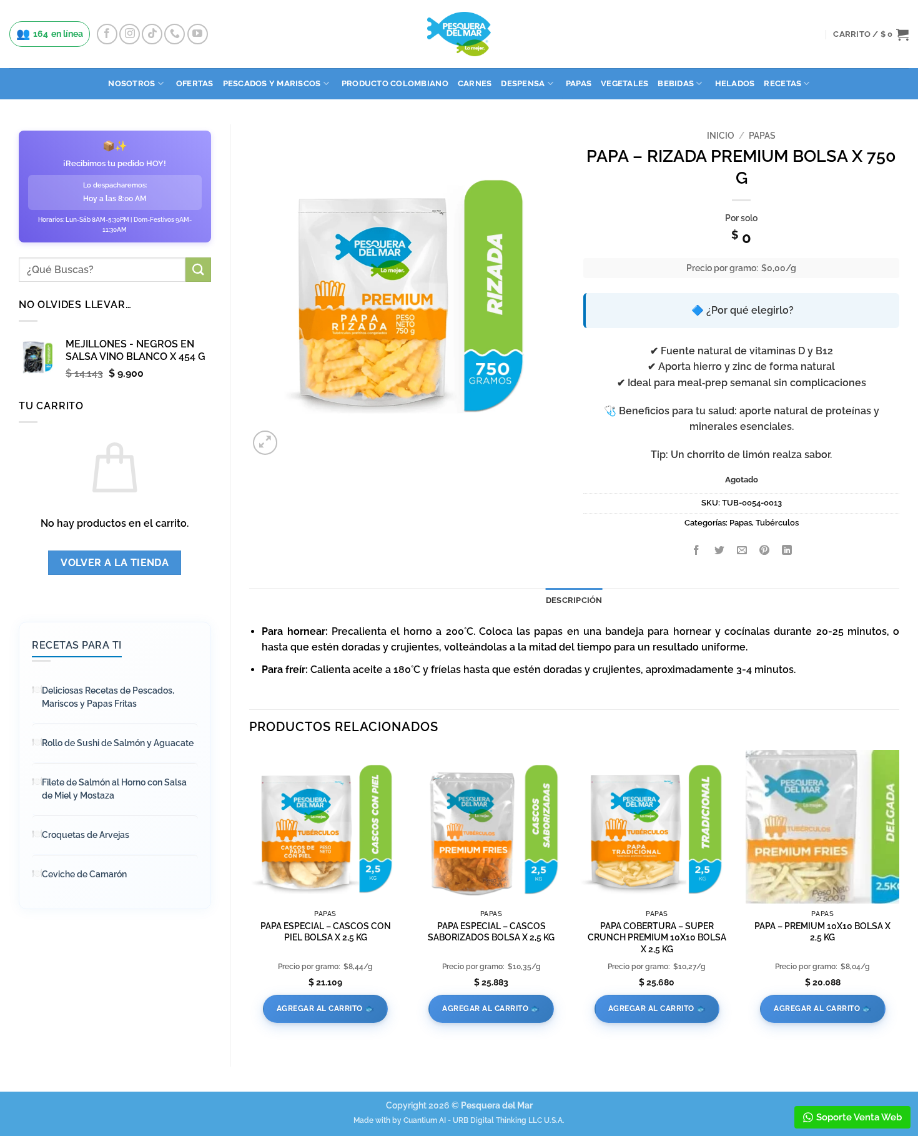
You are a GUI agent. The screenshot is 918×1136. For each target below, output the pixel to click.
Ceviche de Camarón (84, 874)
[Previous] (249, 898)
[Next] (898, 898)
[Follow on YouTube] (197, 34)
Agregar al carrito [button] (320, 1008)
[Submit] (197, 269)
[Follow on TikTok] (152, 34)
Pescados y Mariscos (272, 83)
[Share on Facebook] (696, 551)
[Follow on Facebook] (107, 34)
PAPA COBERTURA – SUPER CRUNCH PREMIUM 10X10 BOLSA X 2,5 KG (657, 937)
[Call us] (174, 34)
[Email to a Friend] (741, 551)
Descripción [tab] (574, 600)
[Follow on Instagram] (129, 34)
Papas (578, 83)
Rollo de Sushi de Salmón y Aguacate (118, 743)
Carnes (475, 83)
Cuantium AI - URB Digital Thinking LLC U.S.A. (484, 1120)
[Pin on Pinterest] (764, 551)
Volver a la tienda (115, 563)
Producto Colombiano (395, 83)
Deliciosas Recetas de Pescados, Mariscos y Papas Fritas (108, 697)
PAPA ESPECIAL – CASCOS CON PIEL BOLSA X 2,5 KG (325, 931)
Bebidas (676, 83)
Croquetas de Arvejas (85, 835)
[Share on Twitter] (719, 551)
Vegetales (624, 83)
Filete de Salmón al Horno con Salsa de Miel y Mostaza (114, 788)
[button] (871, 34)
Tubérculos (777, 522)
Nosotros (131, 83)
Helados (735, 83)
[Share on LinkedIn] (787, 551)
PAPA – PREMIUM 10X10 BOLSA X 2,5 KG (822, 931)
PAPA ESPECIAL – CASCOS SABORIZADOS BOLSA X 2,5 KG (491, 931)
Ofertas (195, 83)
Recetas (782, 83)
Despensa (523, 83)
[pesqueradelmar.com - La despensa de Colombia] (459, 34)
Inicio (720, 136)
